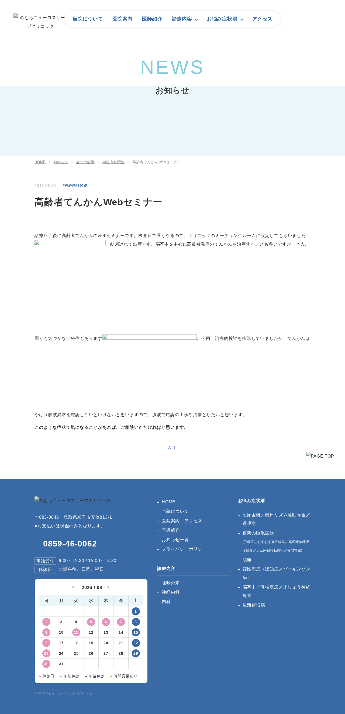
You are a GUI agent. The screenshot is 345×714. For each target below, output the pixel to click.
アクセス (262, 19)
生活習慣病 (254, 605)
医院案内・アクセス (182, 520)
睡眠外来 (171, 582)
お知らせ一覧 (175, 539)
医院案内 (122, 19)
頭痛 (247, 559)
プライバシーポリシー (184, 549)
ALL (172, 447)
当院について (88, 19)
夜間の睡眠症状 (276, 541)
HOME (168, 502)
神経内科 (171, 592)
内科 (166, 601)
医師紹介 (152, 19)
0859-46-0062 (70, 543)
